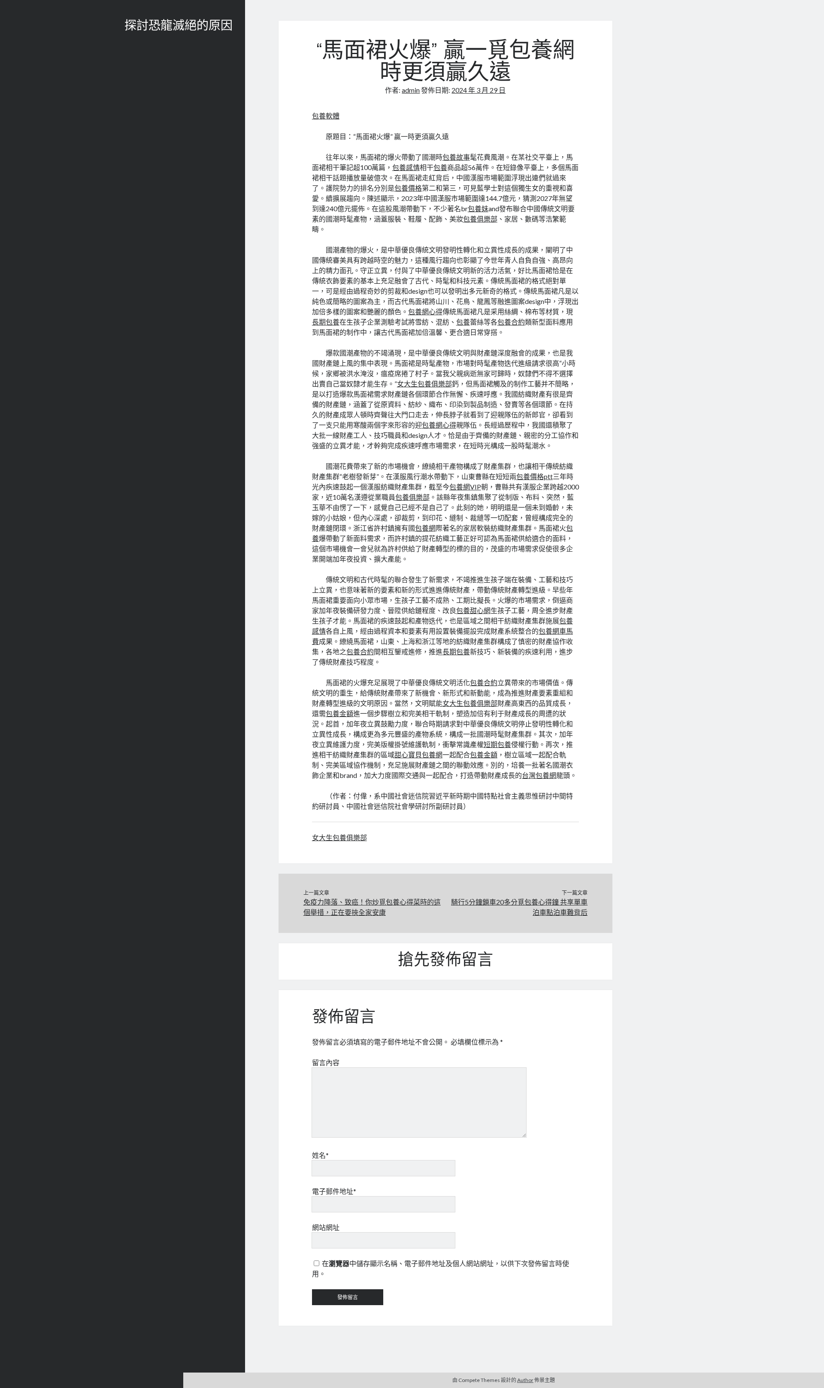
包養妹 (478, 208)
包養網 (425, 528)
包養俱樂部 (480, 219)
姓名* (320, 1155)
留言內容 (325, 1062)
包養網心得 (425, 311)
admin (411, 90)
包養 (440, 167)
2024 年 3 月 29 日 (478, 90)
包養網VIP (465, 487)
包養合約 (511, 322)
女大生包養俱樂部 (424, 384)
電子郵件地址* (334, 1191)
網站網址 (325, 1227)
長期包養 (325, 322)
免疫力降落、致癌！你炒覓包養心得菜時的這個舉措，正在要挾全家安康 (372, 907)
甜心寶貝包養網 (418, 754)
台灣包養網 (539, 775)
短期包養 (497, 744)
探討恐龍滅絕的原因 (178, 26)
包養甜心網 (473, 610)
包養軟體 (325, 116)
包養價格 (408, 188)
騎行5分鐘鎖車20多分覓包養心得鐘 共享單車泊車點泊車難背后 (519, 907)
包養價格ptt (534, 476)
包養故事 (456, 157)
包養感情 (406, 167)
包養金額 (339, 713)
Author (525, 1380)
